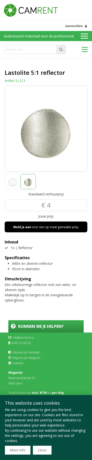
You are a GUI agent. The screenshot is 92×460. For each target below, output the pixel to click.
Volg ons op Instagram (26, 358)
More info (18, 450)
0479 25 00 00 (21, 343)
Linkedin (18, 363)
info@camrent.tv (23, 337)
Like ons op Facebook (25, 352)
